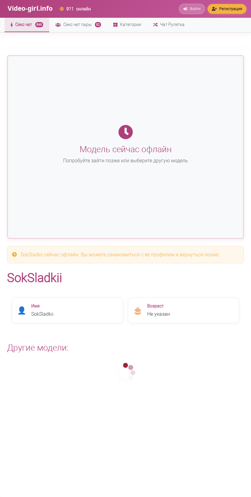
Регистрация (230, 8)
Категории (130, 24)
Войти (195, 8)
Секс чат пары (81, 24)
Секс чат (28, 24)
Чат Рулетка (172, 24)
